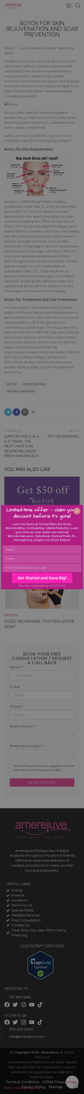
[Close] (76, 511)
